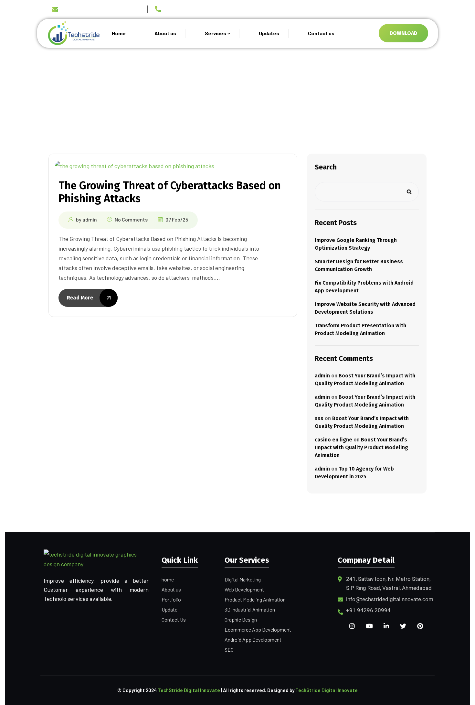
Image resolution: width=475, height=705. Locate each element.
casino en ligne (333, 440)
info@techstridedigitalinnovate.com (102, 10)
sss (319, 418)
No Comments (131, 219)
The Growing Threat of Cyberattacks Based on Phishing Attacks (169, 192)
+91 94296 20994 (184, 10)
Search (326, 167)
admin (89, 219)
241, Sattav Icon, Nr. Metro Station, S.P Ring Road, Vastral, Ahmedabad (389, 583)
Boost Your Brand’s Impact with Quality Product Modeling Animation (361, 447)
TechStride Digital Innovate (189, 690)
